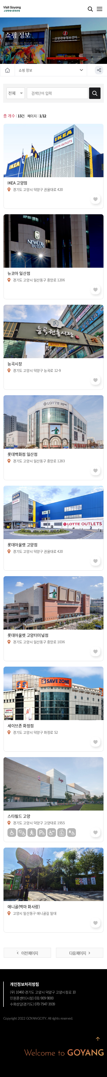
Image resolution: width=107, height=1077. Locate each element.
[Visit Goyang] (19, 9)
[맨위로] (98, 1040)
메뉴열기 (99, 9)
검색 (90, 9)
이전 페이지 (29, 953)
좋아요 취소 (95, 199)
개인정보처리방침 (24, 984)
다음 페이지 (77, 953)
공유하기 (99, 70)
